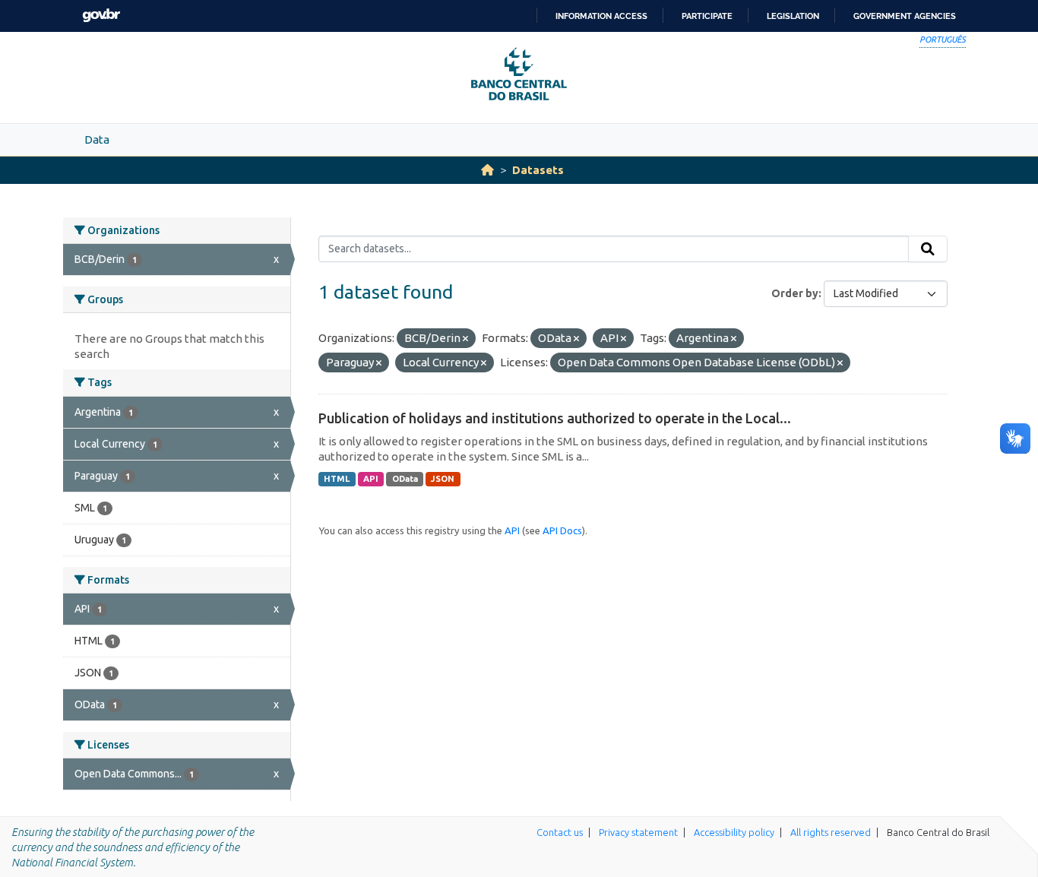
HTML (337, 478)
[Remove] (465, 339)
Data (96, 139)
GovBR (101, 15)
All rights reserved (830, 832)
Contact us (559, 832)
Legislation (793, 16)
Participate (707, 16)
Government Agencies (904, 16)
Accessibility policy (734, 832)
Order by (794, 293)
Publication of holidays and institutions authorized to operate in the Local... (554, 418)
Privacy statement (638, 832)
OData (405, 478)
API (370, 478)
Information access (601, 16)
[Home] (487, 169)
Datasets (538, 169)
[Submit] (928, 249)
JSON (442, 478)
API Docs (562, 530)
